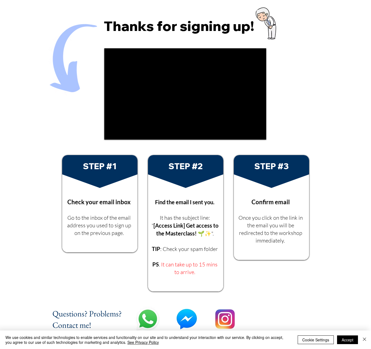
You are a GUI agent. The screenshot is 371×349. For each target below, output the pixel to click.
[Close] (364, 340)
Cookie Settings (315, 339)
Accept (347, 339)
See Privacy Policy (143, 342)
